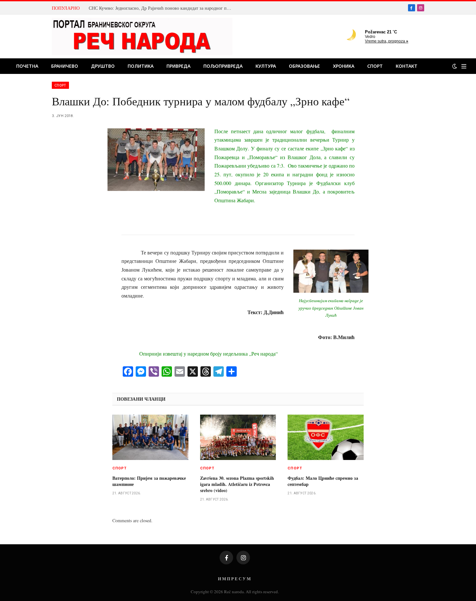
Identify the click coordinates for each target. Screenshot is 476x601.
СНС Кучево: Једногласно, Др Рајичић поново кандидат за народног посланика (161, 8)
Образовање (304, 66)
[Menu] (463, 66)
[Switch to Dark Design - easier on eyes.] (455, 66)
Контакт (406, 66)
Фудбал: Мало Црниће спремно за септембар (323, 481)
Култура (265, 66)
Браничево (64, 66)
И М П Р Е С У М (234, 578)
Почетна (27, 66)
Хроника (343, 66)
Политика (140, 66)
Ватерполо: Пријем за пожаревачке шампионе (149, 481)
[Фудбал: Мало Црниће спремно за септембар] (326, 437)
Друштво (103, 66)
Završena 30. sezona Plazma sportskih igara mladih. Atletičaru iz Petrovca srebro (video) (237, 484)
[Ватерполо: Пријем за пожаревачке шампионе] (150, 437)
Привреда (178, 66)
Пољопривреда (223, 66)
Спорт (375, 66)
